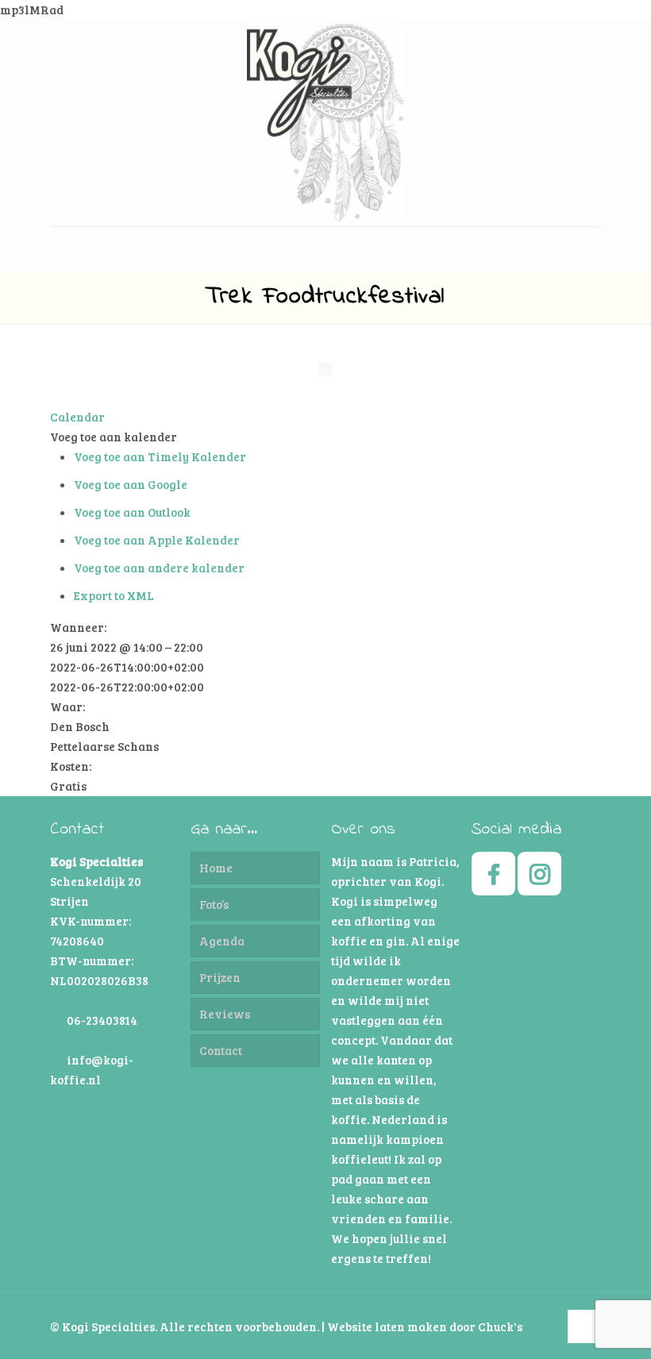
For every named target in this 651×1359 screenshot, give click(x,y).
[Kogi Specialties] (325, 123)
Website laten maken (387, 1326)
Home (216, 868)
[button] (113, 437)
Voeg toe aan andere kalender (159, 568)
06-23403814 (102, 1020)
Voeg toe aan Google (130, 484)
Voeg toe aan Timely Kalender (160, 456)
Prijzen (220, 977)
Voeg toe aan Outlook (132, 512)
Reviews (224, 1014)
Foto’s (214, 904)
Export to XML (114, 595)
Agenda (222, 941)
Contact (220, 1050)
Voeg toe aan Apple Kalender (157, 540)
